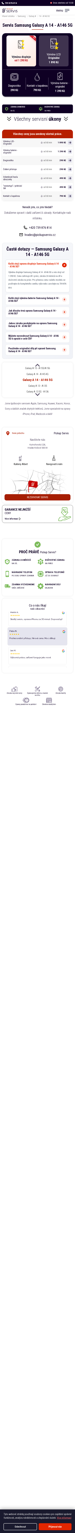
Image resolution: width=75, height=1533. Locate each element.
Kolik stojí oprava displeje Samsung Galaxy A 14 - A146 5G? (33, 265)
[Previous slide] (37, 365)
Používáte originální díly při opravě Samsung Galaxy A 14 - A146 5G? (32, 350)
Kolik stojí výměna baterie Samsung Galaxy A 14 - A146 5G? (34, 299)
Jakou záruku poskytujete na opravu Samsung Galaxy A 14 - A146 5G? (32, 324)
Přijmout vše (55, 1526)
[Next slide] (37, 394)
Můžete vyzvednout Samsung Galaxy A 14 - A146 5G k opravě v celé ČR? (33, 337)
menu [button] (59, 10)
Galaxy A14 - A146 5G (37, 380)
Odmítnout (20, 1526)
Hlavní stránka (8, 16)
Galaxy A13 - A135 (37, 385)
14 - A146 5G (44, 16)
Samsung (22, 16)
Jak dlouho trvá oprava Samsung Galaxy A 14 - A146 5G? (32, 312)
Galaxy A (32, 16)
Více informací (64, 1517)
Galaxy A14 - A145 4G (37, 374)
